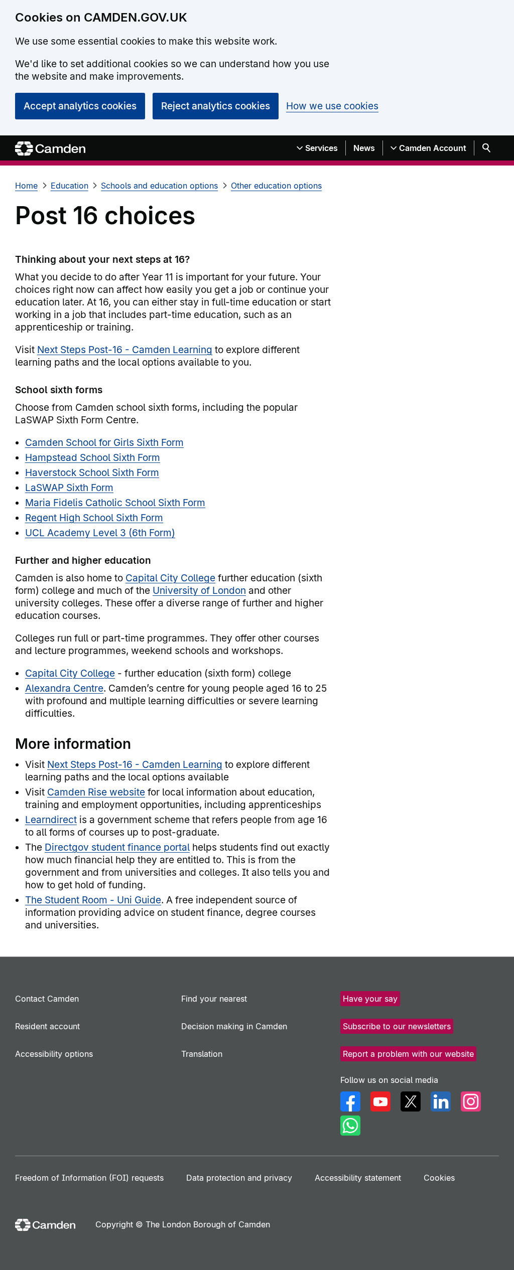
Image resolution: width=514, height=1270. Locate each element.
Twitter (411, 1101)
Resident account (47, 1026)
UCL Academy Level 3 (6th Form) (100, 533)
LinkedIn (441, 1101)
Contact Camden (47, 999)
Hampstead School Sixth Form (92, 457)
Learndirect (51, 820)
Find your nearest (214, 999)
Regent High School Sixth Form (94, 518)
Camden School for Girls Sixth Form (104, 442)
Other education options (276, 186)
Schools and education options (159, 186)
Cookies (439, 1178)
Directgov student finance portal (117, 847)
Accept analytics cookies (80, 106)
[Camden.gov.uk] (50, 148)
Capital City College (170, 578)
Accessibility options (54, 1054)
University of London (199, 590)
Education (69, 186)
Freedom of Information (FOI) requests (89, 1178)
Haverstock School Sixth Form (92, 473)
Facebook (350, 1101)
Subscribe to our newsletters (397, 1026)
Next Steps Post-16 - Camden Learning (124, 350)
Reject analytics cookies (215, 106)
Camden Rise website (96, 792)
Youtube (380, 1101)
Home (26, 186)
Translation (201, 1054)
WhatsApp (350, 1126)
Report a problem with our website (408, 1054)
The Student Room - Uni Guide (93, 900)
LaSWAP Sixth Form (69, 488)
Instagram (471, 1101)
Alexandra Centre (64, 688)
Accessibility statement (358, 1178)
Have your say (370, 999)
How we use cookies (332, 106)
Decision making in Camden (234, 1026)
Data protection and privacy (239, 1178)
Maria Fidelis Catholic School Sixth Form (115, 503)
